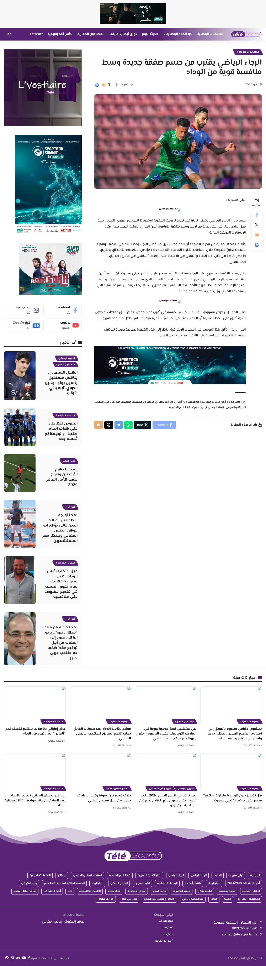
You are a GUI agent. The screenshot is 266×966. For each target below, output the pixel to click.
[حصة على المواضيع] (108, 425)
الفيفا (227, 899)
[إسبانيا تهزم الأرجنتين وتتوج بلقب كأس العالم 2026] (20, 473)
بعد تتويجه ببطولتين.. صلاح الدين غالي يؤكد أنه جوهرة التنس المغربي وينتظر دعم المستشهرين (60, 528)
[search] (17, 34)
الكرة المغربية (142, 883)
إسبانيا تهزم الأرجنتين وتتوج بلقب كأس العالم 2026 (62, 477)
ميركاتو (61, 875)
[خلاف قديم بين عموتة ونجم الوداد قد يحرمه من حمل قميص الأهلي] (100, 771)
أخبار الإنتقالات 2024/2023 (243, 883)
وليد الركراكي (29, 883)
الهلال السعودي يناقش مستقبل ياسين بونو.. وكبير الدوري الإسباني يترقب (61, 383)
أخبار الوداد (214, 883)
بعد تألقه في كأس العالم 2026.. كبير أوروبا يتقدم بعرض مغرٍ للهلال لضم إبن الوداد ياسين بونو (167, 800)
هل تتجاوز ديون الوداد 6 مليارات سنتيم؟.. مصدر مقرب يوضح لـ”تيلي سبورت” (232, 798)
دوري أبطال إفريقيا (25, 891)
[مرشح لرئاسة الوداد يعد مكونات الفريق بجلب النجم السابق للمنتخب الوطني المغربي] (100, 705)
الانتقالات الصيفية (143, 402)
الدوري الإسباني (66, 358)
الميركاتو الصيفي (236, 407)
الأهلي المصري (251, 891)
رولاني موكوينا (136, 891)
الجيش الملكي (119, 883)
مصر (70, 891)
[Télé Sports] (246, 34)
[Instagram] (23, 310)
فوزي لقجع (159, 891)
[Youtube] (62, 325)
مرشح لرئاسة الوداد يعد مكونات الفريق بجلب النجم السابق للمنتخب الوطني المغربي (102, 733)
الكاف (214, 899)
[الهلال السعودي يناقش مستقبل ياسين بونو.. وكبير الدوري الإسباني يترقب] (20, 375)
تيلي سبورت (199, 407)
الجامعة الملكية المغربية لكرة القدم (64, 883)
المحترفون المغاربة (65, 364)
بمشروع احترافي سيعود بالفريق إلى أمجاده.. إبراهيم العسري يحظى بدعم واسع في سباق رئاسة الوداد (235, 733)
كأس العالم (69, 461)
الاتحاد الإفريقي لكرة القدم (159, 899)
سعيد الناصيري (181, 891)
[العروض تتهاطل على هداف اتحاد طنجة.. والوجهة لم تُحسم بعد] (20, 427)
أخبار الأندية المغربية (214, 402)
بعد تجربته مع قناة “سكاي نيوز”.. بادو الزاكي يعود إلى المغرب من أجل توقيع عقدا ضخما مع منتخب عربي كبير (61, 642)
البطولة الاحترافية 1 (248, 52)
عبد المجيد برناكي (192, 899)
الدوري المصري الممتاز (117, 788)
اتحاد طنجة (113, 891)
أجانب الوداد (234, 402)
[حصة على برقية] (119, 425)
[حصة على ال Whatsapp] (128, 425)
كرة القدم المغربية (180, 407)
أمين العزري (162, 402)
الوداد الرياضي (216, 407)
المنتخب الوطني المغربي (87, 875)
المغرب (99, 402)
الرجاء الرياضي (112, 402)
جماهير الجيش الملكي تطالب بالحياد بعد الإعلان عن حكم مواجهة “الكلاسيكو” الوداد (34, 800)
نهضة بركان (204, 891)
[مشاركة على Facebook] (116, 84)
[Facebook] (62, 310)
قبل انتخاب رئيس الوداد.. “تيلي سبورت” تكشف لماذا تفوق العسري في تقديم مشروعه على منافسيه (60, 584)
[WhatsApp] (7, 958)
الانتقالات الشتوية (90, 891)
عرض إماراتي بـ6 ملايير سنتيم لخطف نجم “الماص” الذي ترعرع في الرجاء (35, 731)
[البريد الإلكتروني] (103, 84)
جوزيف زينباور (106, 899)
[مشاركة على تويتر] (110, 84)
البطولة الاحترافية (167, 883)
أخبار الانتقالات (192, 402)
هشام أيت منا (193, 883)
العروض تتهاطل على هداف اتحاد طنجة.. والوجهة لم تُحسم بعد (61, 431)
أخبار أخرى (70, 507)
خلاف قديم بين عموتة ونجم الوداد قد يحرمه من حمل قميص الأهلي (103, 798)
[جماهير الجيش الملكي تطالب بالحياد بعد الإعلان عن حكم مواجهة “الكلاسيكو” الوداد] (34, 771)
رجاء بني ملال (129, 899)
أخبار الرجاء (176, 402)
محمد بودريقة (227, 891)
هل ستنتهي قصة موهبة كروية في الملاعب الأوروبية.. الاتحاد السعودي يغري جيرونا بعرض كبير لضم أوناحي (166, 733)
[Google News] (23, 325)
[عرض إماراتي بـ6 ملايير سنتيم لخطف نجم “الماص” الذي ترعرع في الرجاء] (34, 705)
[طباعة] (97, 84)
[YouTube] (24, 958)
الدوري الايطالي (185, 788)
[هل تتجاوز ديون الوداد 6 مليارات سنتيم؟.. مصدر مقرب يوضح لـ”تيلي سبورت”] (231, 771)
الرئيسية (126, 402)
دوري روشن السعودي (160, 788)
